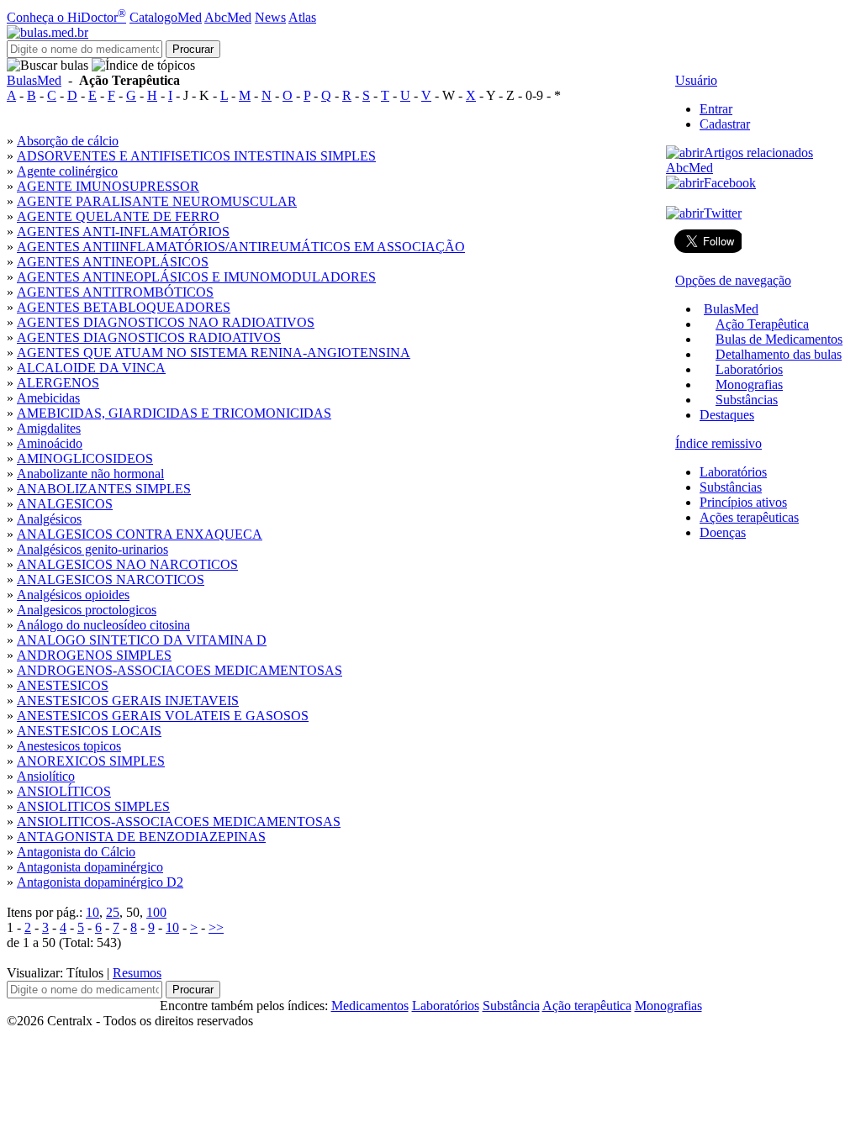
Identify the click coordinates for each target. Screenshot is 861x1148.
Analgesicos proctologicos (86, 610)
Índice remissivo (718, 443)
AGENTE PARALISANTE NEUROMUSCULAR (157, 201)
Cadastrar (725, 124)
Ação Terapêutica (762, 324)
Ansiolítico (46, 776)
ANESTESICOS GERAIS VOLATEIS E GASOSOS (163, 715)
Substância (511, 1005)
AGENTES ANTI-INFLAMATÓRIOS (123, 231)
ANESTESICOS (62, 685)
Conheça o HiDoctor (66, 17)
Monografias (749, 384)
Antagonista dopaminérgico (90, 867)
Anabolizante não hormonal (90, 473)
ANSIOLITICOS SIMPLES (93, 806)
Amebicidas (48, 398)
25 (112, 912)
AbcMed (227, 17)
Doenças (723, 532)
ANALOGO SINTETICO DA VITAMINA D (142, 640)
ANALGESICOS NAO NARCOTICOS (127, 564)
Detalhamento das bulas (779, 354)
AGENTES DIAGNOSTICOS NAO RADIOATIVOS (165, 322)
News (270, 17)
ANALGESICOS (65, 504)
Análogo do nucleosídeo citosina (103, 625)
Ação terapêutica (586, 1005)
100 (156, 912)
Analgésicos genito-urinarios (92, 549)
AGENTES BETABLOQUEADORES (123, 307)
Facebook (730, 183)
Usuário (696, 80)
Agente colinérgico (67, 171)
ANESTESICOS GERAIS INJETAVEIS (128, 700)
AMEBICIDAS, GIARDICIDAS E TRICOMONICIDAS (174, 413)
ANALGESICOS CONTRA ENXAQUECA (139, 534)
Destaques (727, 415)
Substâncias (747, 399)
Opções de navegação (733, 280)
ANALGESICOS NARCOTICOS (110, 579)
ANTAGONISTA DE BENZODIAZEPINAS (141, 836)
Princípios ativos (743, 502)
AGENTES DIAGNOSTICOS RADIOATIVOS (149, 337)
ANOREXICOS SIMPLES (91, 761)
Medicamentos (370, 1005)
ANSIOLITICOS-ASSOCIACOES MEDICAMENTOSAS (179, 821)
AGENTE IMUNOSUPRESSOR (108, 186)
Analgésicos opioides (73, 594)
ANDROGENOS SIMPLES (94, 655)
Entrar (716, 109)
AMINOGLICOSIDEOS (85, 458)
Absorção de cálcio (68, 141)
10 (92, 912)
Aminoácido (49, 443)
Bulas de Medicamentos (779, 339)
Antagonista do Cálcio (76, 852)
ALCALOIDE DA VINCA (91, 368)
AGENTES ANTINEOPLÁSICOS (113, 262)
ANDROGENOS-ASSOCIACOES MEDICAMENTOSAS (179, 670)
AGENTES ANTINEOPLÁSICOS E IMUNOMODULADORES (196, 277)
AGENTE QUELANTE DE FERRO (118, 216)
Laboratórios (749, 369)
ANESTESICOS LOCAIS (89, 731)
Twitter (723, 213)
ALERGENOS (58, 383)
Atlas (302, 17)
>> (216, 927)
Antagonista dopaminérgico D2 (100, 882)
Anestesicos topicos (69, 746)
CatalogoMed (165, 17)
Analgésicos (49, 519)
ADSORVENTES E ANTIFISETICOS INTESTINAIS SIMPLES (196, 156)
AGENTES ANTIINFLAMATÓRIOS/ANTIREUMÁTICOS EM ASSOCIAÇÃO (241, 247)
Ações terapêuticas (749, 517)
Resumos (137, 973)
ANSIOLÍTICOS (64, 791)
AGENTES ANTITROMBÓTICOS (115, 292)
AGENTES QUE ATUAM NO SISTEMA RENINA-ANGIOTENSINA (213, 352)
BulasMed (34, 80)
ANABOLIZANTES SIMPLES (104, 489)
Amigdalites (49, 428)
